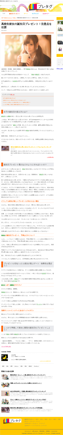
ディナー (39, 304)
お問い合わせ (35, 431)
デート (26, 13)
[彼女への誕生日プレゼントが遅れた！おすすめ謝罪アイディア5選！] (60, 48)
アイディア (42, 423)
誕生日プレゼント (14, 13)
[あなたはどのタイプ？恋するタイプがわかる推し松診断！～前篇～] (60, 34)
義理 (3, 366)
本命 (7, 366)
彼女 (33, 74)
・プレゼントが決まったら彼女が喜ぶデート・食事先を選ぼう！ (16, 102)
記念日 (15, 81)
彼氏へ (55, 419)
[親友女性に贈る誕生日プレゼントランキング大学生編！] (5, 407)
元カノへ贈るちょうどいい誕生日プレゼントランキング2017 (28, 399)
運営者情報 (41, 431)
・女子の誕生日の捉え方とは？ (9, 98)
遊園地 (12, 285)
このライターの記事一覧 (45, 361)
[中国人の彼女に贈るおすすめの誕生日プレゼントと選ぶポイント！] (60, 21)
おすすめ (14, 281)
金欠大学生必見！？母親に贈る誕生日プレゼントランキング (28, 391)
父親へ (59, 419)
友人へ (50, 419)
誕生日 (37, 74)
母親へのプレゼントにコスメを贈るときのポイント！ (26, 383)
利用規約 (48, 431)
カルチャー (46, 13)
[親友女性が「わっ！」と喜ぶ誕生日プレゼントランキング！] (5, 375)
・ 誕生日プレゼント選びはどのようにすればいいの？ (14, 100)
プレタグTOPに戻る (6, 346)
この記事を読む (50, 157)
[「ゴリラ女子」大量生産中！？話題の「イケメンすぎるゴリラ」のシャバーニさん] (60, 41)
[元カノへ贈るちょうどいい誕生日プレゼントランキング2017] (5, 399)
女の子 (59, 62)
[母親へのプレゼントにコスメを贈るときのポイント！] (5, 383)
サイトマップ (28, 431)
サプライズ (35, 13)
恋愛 (11, 366)
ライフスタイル (36, 425)
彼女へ (14, 17)
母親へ (46, 419)
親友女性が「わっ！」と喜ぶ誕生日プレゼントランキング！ (28, 375)
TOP (3, 13)
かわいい (16, 366)
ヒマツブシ (44, 425)
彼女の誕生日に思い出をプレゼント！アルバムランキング (31, 147)
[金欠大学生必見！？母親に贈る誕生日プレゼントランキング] (5, 391)
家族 (9, 116)
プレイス (32, 421)
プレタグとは (54, 431)
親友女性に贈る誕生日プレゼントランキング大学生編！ (26, 408)
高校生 (28, 69)
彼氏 (14, 125)
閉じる (12, 94)
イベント (38, 421)
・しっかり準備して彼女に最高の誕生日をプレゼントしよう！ (16, 104)
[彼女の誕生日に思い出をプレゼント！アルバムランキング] (5, 147)
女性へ (42, 419)
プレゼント (36, 366)
